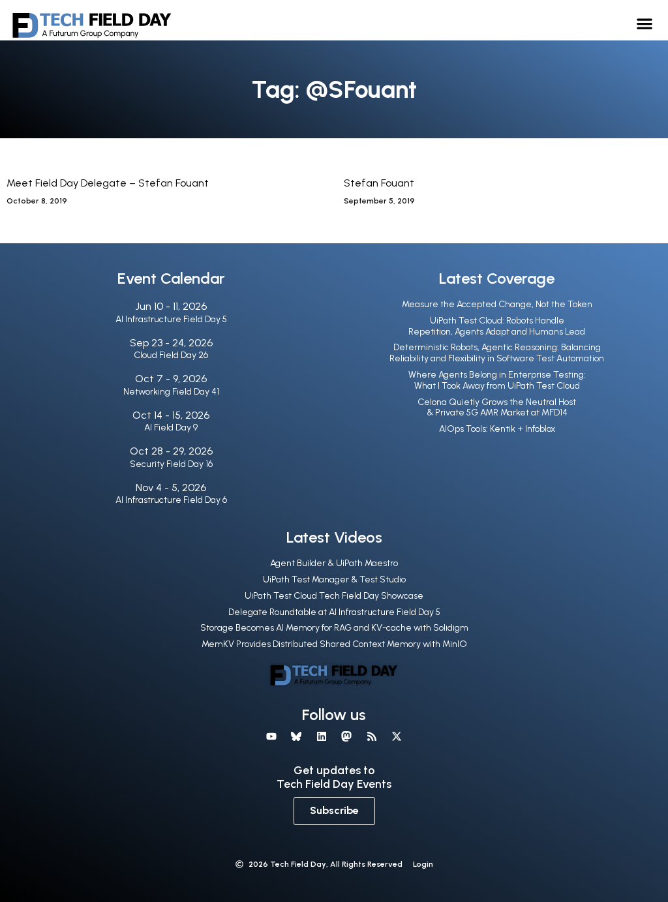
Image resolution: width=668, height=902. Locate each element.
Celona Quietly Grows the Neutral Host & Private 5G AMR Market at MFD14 (497, 408)
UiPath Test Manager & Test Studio (334, 579)
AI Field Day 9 (171, 427)
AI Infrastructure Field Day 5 (171, 319)
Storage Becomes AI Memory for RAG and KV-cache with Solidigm (334, 627)
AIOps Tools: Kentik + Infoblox (497, 428)
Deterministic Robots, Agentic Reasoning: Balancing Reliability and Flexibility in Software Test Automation (496, 353)
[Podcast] (371, 736)
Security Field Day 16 (171, 464)
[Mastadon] (346, 736)
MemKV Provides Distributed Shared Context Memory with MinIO (334, 644)
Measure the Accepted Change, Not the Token (497, 304)
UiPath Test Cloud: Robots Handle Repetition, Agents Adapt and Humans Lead (496, 326)
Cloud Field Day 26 (171, 355)
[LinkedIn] (321, 736)
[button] (645, 23)
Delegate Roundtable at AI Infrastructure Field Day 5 (334, 612)
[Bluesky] (296, 736)
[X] (396, 736)
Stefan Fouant (379, 183)
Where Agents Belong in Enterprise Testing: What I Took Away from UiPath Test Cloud (497, 380)
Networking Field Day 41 (171, 391)
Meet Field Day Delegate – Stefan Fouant (108, 183)
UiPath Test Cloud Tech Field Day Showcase (334, 595)
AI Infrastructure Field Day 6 (171, 499)
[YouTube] (271, 736)
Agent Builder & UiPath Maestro (334, 563)
